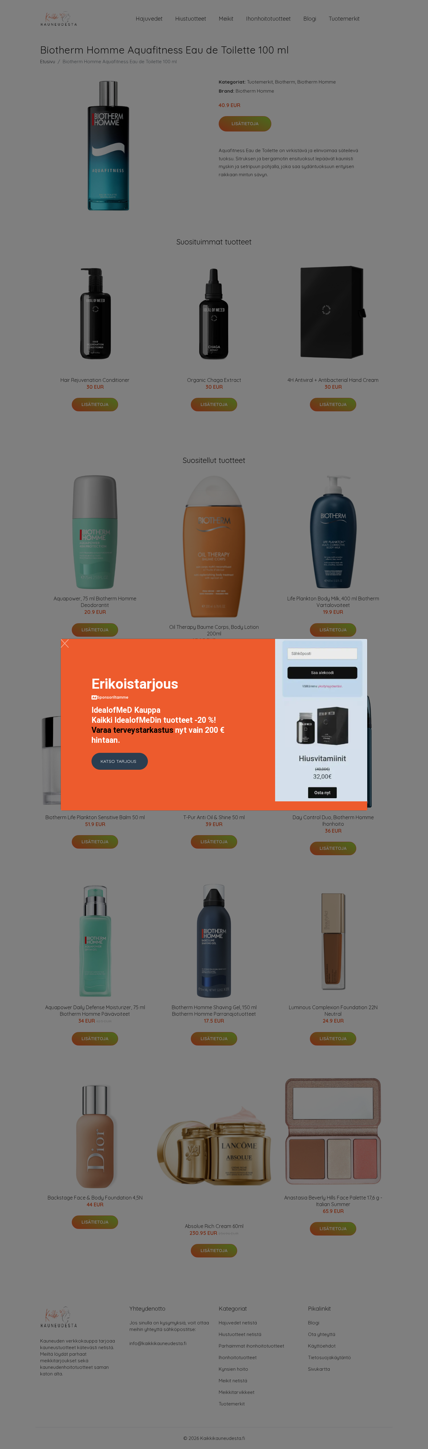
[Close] (65, 643)
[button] (119, 761)
